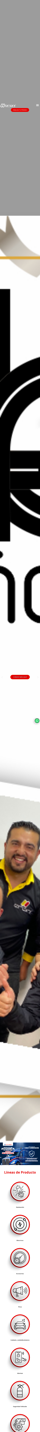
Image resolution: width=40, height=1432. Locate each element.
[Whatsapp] (37, 720)
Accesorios (20, 1274)
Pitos (20, 1307)
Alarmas (20, 1373)
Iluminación (20, 1207)
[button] (37, 105)
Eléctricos (20, 1240)
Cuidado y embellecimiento (20, 1340)
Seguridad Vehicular (20, 1406)
